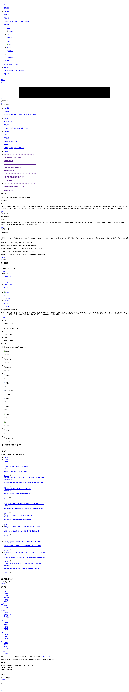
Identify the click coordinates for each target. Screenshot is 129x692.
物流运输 (6, 626)
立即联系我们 (4, 583)
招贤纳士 (16, 70)
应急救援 (6, 629)
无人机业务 (7, 21)
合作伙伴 (33, 114)
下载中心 (3, 651)
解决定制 (6, 70)
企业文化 (11, 114)
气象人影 (6, 622)
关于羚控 (3, 590)
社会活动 (11, 64)
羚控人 (5, 14)
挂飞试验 (6, 628)
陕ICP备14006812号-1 (47, 656)
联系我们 (3, 641)
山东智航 (3, 679)
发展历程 (28, 114)
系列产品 (3, 610)
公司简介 (6, 114)
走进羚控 (3, 604)
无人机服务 (20, 21)
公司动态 (6, 64)
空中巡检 (6, 624)
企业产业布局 (22, 114)
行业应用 (6, 134)
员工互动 (9, 14)
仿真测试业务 (13, 21)
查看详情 (3, 211)
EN (2, 77)
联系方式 (21, 70)
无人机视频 (27, 21)
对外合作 (11, 70)
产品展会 (16, 64)
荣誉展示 (16, 114)
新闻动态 (3, 632)
